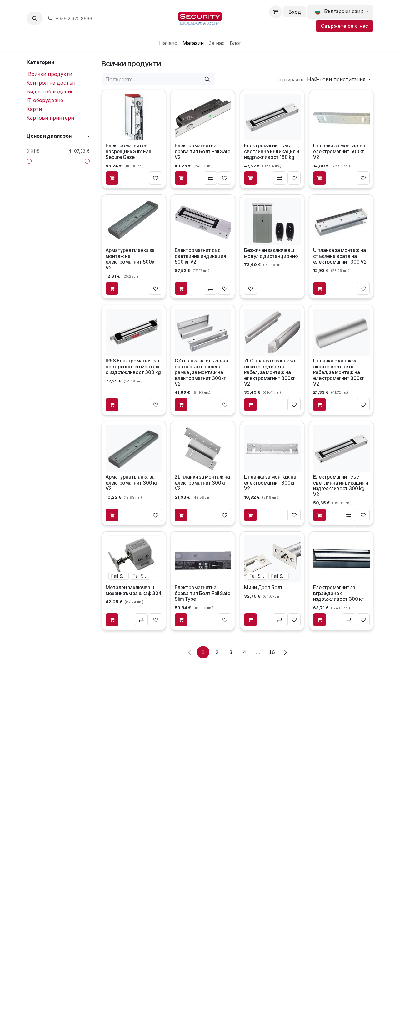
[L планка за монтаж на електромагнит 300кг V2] (272, 448)
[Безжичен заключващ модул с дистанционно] (272, 221)
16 (272, 652)
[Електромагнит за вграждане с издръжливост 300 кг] (341, 559)
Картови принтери (50, 118)
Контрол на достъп (51, 83)
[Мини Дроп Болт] (272, 559)
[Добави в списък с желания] (155, 178)
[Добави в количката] (112, 178)
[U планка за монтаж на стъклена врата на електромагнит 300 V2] (341, 221)
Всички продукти (50, 74)
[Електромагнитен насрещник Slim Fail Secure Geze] (134, 117)
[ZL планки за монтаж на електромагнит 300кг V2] (203, 448)
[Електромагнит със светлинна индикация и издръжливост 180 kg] (272, 117)
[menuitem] (168, 43)
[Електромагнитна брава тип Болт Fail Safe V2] (203, 117)
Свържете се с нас (344, 26)
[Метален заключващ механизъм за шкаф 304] (134, 559)
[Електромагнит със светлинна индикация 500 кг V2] (203, 221)
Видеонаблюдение (50, 91)
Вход (294, 12)
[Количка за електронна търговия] (275, 11)
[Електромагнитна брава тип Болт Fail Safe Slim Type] (203, 559)
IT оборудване (45, 100)
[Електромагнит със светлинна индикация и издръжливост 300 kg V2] (341, 448)
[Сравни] (210, 178)
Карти (34, 109)
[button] (35, 18)
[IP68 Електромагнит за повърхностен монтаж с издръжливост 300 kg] (134, 332)
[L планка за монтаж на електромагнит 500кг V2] (341, 117)
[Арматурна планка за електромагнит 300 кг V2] (134, 448)
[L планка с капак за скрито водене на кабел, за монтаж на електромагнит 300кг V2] (341, 332)
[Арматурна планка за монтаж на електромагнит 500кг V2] (134, 221)
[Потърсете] (207, 79)
